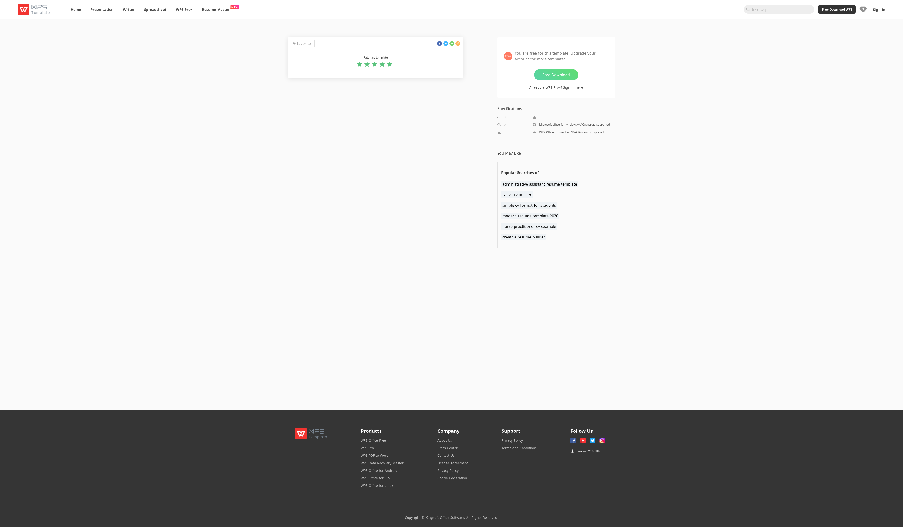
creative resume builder (523, 237)
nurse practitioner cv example (529, 226)
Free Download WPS (837, 9)
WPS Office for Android (379, 470)
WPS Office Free (373, 440)
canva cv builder (516, 194)
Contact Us (446, 455)
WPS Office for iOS (375, 478)
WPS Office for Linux (377, 485)
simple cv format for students (529, 205)
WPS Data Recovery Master (382, 463)
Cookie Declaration (452, 478)
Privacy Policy (448, 470)
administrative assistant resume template (539, 184)
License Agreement (452, 463)
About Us (444, 440)
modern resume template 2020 (530, 215)
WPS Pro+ (368, 448)
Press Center (447, 448)
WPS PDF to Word (374, 455)
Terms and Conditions (519, 448)
